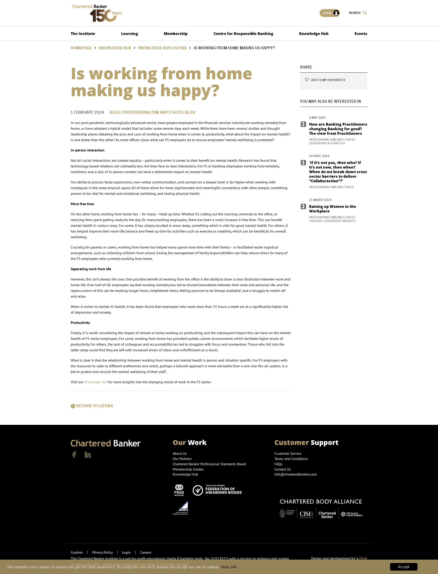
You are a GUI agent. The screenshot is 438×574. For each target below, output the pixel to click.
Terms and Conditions (291, 458)
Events (361, 33)
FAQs (278, 464)
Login (327, 13)
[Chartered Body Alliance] (320, 506)
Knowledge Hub (313, 33)
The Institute (83, 33)
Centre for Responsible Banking (243, 33)
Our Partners (182, 458)
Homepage (81, 48)
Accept (403, 566)
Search (355, 13)
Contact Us (282, 469)
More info (229, 566)
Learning (129, 33)
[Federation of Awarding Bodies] (218, 489)
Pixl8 (362, 558)
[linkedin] (87, 454)
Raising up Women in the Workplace (332, 208)
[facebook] (74, 454)
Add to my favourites (327, 80)
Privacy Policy (102, 552)
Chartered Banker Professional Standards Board (209, 464)
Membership (176, 33)
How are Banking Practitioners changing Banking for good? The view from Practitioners (338, 129)
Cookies (77, 552)
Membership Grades (188, 469)
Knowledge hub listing (162, 48)
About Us (180, 453)
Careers (145, 552)
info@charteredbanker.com (295, 474)
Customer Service (287, 453)
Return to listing (94, 406)
